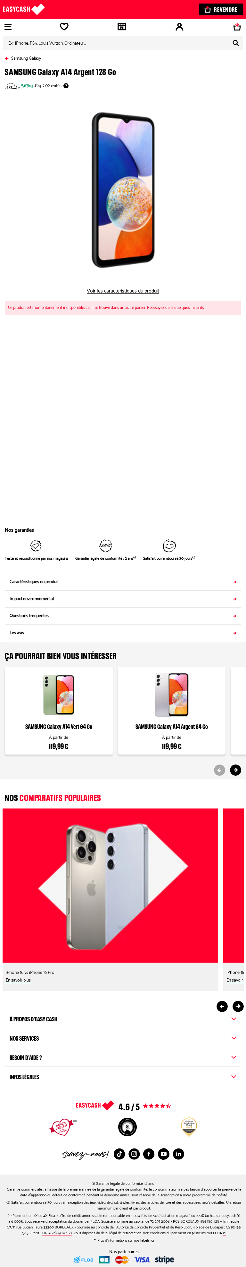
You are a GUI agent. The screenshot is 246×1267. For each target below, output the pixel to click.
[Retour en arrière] (8, 57)
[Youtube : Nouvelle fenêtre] (163, 1154)
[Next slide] (235, 770)
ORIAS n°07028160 (57, 1233)
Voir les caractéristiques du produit (123, 291)
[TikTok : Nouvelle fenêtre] (119, 1154)
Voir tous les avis (136, 1105)
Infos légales (24, 1076)
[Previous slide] (219, 770)
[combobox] (123, 43)
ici (224, 1233)
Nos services (24, 1037)
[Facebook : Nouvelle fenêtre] (149, 1154)
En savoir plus (18, 980)
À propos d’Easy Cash (33, 1018)
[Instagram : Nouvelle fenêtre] (134, 1154)
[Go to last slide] (222, 1006)
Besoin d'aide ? (26, 1057)
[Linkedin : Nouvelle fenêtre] (178, 1154)
